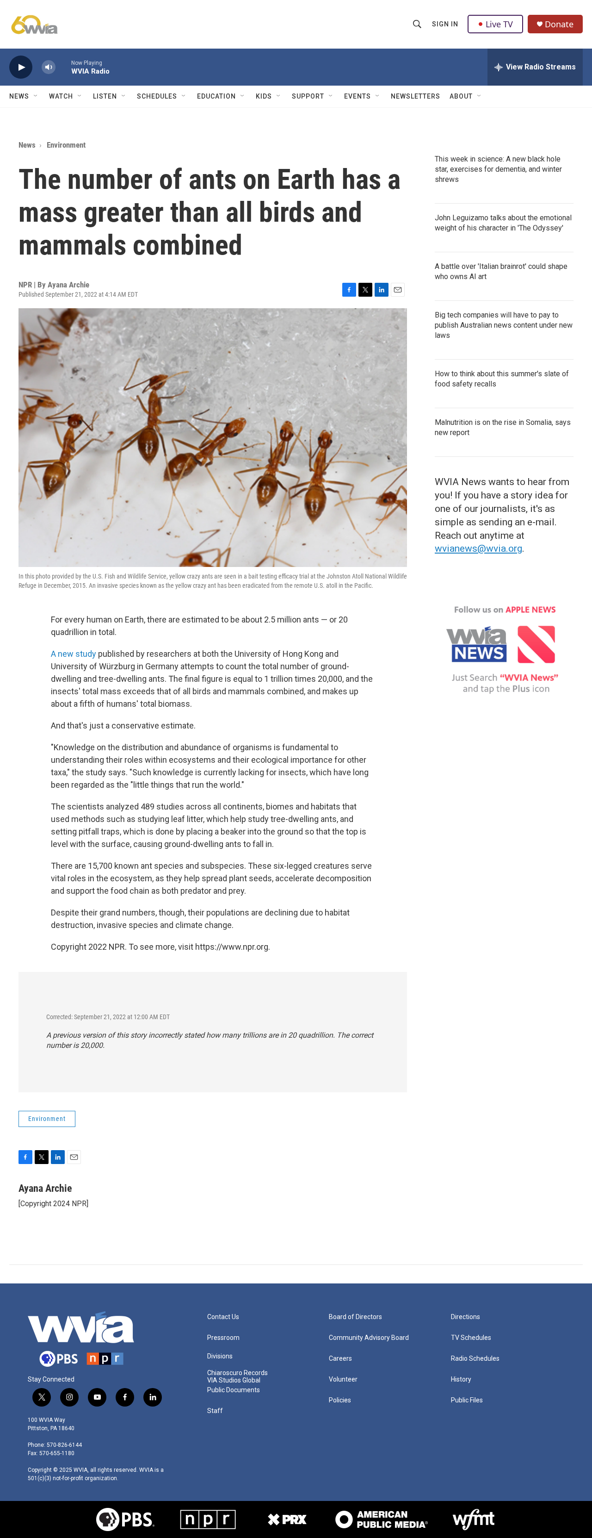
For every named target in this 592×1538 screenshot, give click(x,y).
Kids (264, 96)
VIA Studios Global (233, 1380)
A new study (73, 654)
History (461, 1379)
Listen (105, 96)
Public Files (467, 1400)
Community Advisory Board (369, 1337)
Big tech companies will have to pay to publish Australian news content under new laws (504, 325)
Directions (465, 1317)
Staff (215, 1410)
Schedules (157, 96)
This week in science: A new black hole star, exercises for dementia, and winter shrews (498, 169)
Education (216, 96)
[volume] (48, 67)
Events (357, 96)
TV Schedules (471, 1337)
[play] (20, 67)
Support (308, 96)
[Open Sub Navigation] (36, 96)
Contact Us (223, 1317)
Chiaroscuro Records (237, 1373)
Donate (559, 24)
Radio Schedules (475, 1358)
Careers (340, 1358)
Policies (340, 1400)
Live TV (499, 24)
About (461, 96)
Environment (66, 144)
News (19, 96)
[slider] (63, 67)
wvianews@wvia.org (478, 548)
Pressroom (223, 1337)
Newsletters (415, 96)
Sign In (445, 24)
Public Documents (233, 1390)
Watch (61, 96)
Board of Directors (355, 1317)
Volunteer (343, 1379)
